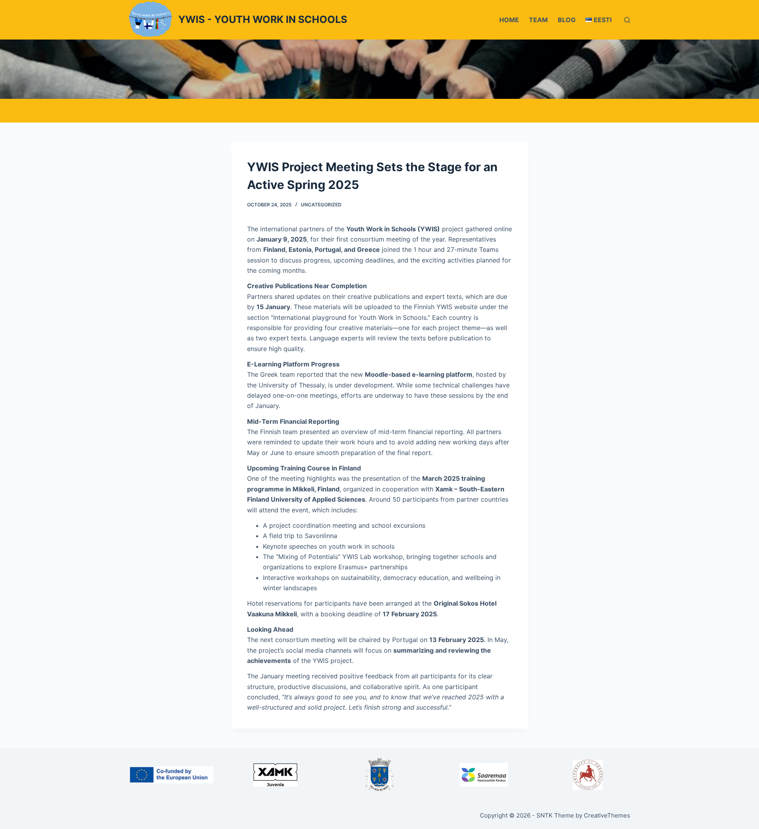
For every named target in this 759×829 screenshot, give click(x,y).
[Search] (627, 20)
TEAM (538, 20)
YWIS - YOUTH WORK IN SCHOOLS (262, 19)
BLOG (567, 20)
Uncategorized (321, 205)
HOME (509, 20)
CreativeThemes (607, 815)
